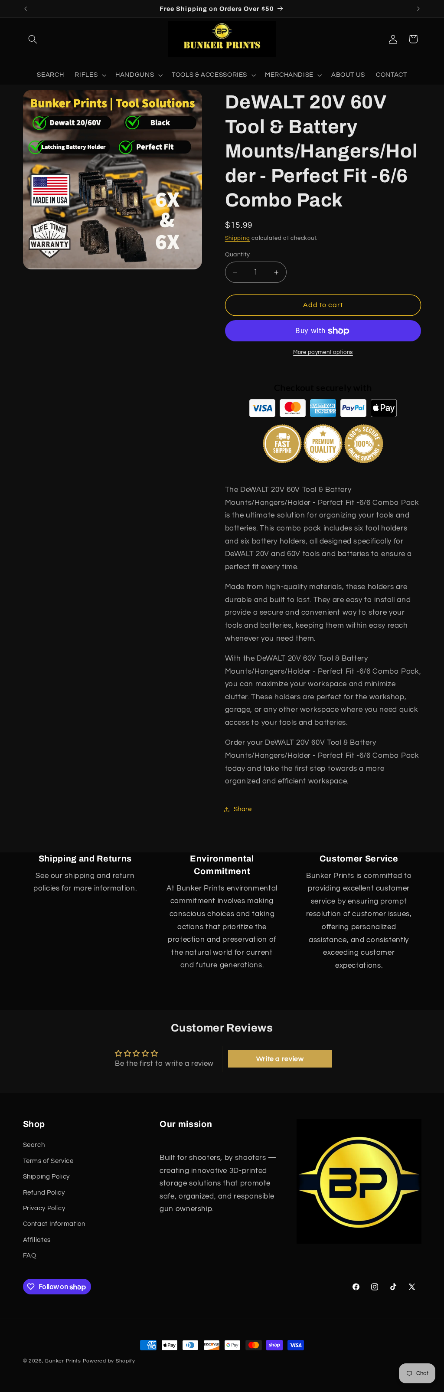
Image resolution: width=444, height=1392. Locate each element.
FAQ (29, 1255)
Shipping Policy (46, 1176)
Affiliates (37, 1240)
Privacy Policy (44, 1208)
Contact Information (54, 1224)
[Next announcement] (418, 8)
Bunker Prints (63, 1361)
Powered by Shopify (109, 1361)
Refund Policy (44, 1192)
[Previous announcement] (25, 8)
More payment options (323, 352)
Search (34, 1145)
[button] (33, 39)
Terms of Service (48, 1161)
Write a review (280, 1058)
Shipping (237, 238)
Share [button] (243, 809)
